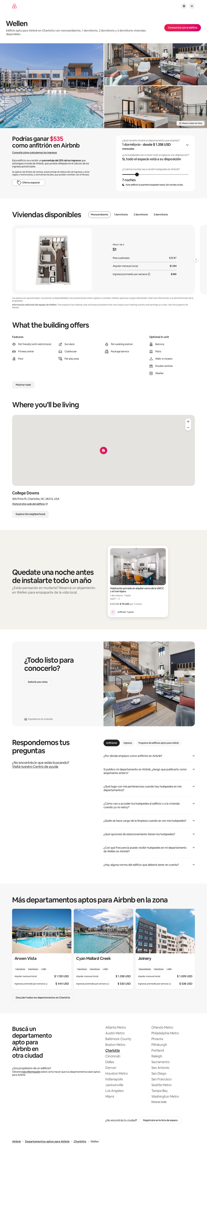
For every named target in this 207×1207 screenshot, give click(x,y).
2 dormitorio (141, 214)
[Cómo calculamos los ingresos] (149, 274)
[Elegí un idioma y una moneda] (184, 6)
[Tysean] (112, 612)
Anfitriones (111, 743)
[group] (155, 163)
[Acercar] (188, 421)
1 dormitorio (121, 214)
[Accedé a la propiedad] (41, 949)
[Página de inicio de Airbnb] (14, 6)
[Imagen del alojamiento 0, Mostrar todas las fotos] (52, 85)
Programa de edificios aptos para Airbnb (159, 743)
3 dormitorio (161, 214)
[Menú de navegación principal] (192, 6)
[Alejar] (188, 428)
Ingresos (128, 743)
